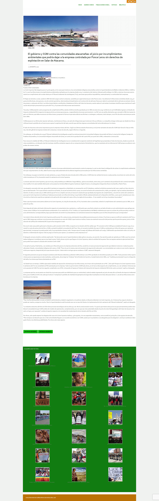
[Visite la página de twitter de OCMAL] (131, 1)
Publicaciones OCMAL (102, 5)
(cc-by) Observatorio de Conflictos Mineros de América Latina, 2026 (41, 497)
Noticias (114, 5)
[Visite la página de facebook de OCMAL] (128, 1)
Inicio (80, 5)
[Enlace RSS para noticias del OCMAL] (134, 1)
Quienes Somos (89, 5)
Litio (33, 48)
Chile (29, 48)
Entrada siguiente (45, 331)
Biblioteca (122, 5)
